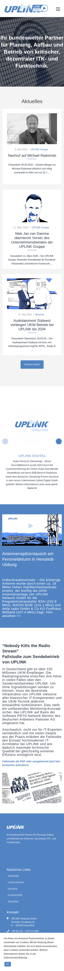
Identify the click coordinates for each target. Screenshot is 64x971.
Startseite (13, 875)
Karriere (12, 888)
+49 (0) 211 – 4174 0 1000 (25, 931)
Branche (39, 314)
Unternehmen (16, 882)
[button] (5, 441)
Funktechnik (15, 895)
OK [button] (7, 964)
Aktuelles (13, 901)
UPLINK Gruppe (39, 149)
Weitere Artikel (32, 364)
